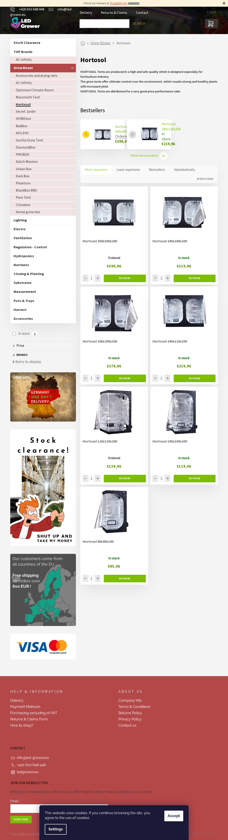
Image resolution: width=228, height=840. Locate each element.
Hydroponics (22, 256)
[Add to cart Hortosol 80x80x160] (123, 578)
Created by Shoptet (200, 834)
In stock (25, 333)
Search (137, 23)
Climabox (21, 204)
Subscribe (19, 819)
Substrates (21, 282)
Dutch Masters (25, 161)
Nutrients (20, 265)
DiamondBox (24, 147)
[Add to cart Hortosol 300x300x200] (123, 278)
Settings (54, 829)
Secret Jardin (24, 111)
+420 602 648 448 (29, 765)
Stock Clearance (25, 42)
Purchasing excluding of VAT (32, 713)
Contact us (126, 725)
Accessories (21, 318)
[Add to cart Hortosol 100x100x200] (193, 478)
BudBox (20, 126)
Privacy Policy (128, 719)
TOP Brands (21, 51)
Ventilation (21, 238)
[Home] (82, 43)
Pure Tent (21, 197)
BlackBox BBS (24, 190)
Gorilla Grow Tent (28, 140)
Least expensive (126, 169)
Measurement (23, 291)
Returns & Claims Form (27, 719)
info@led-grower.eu (31, 758)
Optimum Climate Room (33, 90)
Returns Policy (128, 713)
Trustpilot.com (117, 3)
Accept (172, 816)
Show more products (143, 155)
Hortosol (21, 104)
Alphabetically (183, 169)
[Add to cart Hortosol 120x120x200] (123, 478)
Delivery (15, 700)
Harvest (18, 309)
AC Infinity (22, 59)
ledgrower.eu (26, 772)
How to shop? (20, 725)
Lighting (18, 220)
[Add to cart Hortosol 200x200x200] (123, 378)
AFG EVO (20, 133)
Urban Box (22, 169)
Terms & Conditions (133, 707)
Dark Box (21, 176)
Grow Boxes (21, 67)
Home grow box (26, 212)
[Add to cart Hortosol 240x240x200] (193, 278)
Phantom (21, 183)
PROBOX (21, 154)
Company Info (128, 700)
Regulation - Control (28, 247)
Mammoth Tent (26, 97)
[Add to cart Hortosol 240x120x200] (193, 378)
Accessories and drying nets (35, 75)
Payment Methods (24, 707)
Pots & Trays (22, 300)
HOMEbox (21, 118)
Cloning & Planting (27, 273)
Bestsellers (155, 169)
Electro (18, 229)
